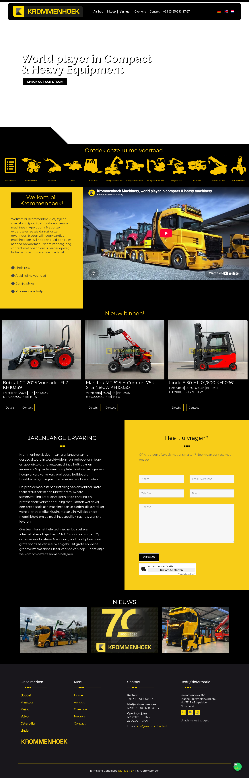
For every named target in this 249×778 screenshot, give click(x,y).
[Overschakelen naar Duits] (219, 11)
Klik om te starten (171, 570)
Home (78, 695)
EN (133, 770)
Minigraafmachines (155, 181)
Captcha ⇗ (186, 574)
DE (126, 770)
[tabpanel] (41, 366)
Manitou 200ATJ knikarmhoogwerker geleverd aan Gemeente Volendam (53, 629)
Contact (154, 11)
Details (10, 407)
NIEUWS (124, 602)
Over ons (140, 11)
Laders (72, 181)
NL (120, 770)
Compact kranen (218, 181)
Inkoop (111, 11)
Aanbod (98, 11)
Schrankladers (31, 181)
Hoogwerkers (176, 181)
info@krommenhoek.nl (152, 726)
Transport (197, 181)
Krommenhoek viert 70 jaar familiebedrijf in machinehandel (124, 629)
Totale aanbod (10, 181)
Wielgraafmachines (114, 181)
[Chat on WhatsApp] (238, 767)
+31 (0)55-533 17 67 (176, 11)
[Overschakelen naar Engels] (226, 11)
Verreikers (52, 181)
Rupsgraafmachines (134, 181)
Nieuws (79, 716)
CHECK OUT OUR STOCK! (45, 81)
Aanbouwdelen (238, 181)
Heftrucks (93, 181)
